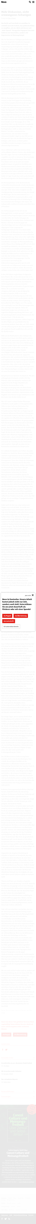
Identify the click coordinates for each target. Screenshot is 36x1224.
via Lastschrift (9, 621)
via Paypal (7, 616)
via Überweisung (21, 616)
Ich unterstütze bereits (11, 626)
